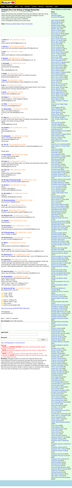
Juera (4, 51)
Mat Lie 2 (5, 46)
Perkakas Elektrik (56, 353)
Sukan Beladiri (55, 427)
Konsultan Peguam (57, 166)
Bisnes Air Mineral (56, 30)
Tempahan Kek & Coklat (58, 449)
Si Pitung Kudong (9, 232)
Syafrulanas (7, 259)
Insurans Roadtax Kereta (58, 127)
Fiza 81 (6, 210)
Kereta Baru (54, 152)
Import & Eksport (56, 122)
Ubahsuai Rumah (56, 464)
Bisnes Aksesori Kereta (58, 34)
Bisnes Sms (54, 82)
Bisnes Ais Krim (55, 32)
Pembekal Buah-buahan (58, 226)
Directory (27, 6)
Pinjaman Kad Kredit (57, 360)
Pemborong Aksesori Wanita (59, 253)
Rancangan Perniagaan (58, 390)
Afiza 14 (6, 117)
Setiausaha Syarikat (57, 405)
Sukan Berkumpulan (57, 429)
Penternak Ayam (56, 331)
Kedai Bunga (55, 129)
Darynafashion (8, 276)
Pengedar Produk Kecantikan (59, 321)
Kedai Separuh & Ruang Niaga (60, 146)
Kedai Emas (54, 132)
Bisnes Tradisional (56, 90)
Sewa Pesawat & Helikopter (59, 414)
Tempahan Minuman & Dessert (60, 455)
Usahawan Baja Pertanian (58, 467)
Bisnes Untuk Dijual (57, 92)
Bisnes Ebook (55, 45)
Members (41, 6)
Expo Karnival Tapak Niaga (59, 104)
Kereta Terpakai (55, 154)
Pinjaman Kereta (56, 362)
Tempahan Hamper (57, 439)
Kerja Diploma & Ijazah (58, 156)
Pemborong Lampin (57, 270)
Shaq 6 (5, 80)
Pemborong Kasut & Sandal (59, 266)
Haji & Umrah (55, 110)
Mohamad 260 (8, 215)
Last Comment (27, 11)
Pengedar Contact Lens (58, 315)
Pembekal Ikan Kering (57, 228)
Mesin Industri (55, 201)
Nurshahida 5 (8, 226)
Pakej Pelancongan (57, 209)
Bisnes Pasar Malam (57, 65)
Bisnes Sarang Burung (57, 79)
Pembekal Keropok (57, 234)
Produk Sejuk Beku (57, 370)
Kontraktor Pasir (56, 181)
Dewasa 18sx (55, 97)
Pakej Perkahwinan (57, 211)
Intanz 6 (3, 11)
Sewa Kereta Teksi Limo (58, 410)
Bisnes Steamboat (56, 85)
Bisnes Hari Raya (56, 50)
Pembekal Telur (55, 249)
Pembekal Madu (56, 239)
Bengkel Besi (55, 23)
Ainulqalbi (6, 63)
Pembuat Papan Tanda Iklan (59, 298)
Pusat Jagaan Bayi (56, 377)
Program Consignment (58, 372)
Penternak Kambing (57, 337)
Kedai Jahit (54, 139)
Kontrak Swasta (56, 169)
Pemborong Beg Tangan (58, 259)
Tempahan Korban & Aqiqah (59, 450)
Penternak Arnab (56, 330)
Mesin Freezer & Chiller (58, 199)
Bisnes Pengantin (56, 69)
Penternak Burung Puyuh (58, 333)
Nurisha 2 (6, 185)
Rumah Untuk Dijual (57, 395)
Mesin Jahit (54, 203)
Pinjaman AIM (55, 357)
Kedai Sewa (54, 149)
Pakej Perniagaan (56, 15)
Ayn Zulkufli (7, 155)
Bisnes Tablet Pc (56, 89)
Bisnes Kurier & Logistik (58, 62)
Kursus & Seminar (56, 186)
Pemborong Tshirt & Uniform (59, 291)
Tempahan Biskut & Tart (58, 437)
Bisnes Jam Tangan (57, 55)
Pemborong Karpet (57, 265)
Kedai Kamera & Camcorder (59, 141)
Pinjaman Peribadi (56, 363)
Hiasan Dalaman (56, 112)
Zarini (4, 92)
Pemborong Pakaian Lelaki (59, 278)
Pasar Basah (54, 214)
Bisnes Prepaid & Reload (58, 72)
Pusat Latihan (55, 378)
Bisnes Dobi (54, 44)
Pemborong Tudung (57, 296)
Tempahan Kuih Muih (57, 454)
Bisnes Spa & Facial (57, 84)
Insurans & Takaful (57, 126)
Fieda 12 (6, 161)
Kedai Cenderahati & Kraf (58, 131)
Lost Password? (20, 343)
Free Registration (9, 343)
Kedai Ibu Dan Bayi (27, 24)
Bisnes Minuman (56, 64)
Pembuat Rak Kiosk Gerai (58, 305)
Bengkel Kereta (55, 25)
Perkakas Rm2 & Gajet (58, 355)
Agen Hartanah (55, 20)
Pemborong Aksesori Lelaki (59, 251)
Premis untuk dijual (57, 367)
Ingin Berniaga (55, 124)
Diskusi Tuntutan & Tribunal (59, 100)
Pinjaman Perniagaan (57, 365)
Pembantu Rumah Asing (58, 221)
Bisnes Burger (55, 37)
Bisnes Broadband (56, 35)
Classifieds (9, 6)
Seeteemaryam (8, 237)
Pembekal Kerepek (56, 233)
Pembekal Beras (56, 224)
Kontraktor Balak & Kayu (58, 172)
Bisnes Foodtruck (56, 47)
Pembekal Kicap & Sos (58, 236)
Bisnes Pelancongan (57, 67)
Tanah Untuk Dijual (57, 435)
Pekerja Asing (55, 216)
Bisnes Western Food (57, 96)
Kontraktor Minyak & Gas (58, 179)
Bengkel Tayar (55, 28)
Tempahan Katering (57, 447)
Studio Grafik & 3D (57, 419)
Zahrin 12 (6, 40)
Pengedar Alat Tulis (57, 310)
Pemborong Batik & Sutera (59, 256)
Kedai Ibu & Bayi (56, 137)
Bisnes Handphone (57, 49)
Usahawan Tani (55, 470)
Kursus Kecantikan (56, 188)
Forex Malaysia (55, 107)
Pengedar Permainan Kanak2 (59, 318)
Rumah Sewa (55, 393)
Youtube (34, 6)
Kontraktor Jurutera (57, 174)
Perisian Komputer (56, 350)
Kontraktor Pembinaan (58, 183)
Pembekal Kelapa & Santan (59, 229)
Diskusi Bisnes (55, 99)
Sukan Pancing (55, 432)
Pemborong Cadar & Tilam (59, 263)
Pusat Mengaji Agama (57, 382)
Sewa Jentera (55, 409)
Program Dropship (56, 373)
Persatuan (54, 13)
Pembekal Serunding (57, 248)
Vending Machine (56, 472)
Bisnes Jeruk (55, 57)
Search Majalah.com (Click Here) (61, 9)
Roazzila (5, 58)
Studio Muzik (55, 425)
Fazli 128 (6, 170)
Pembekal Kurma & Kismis (59, 238)
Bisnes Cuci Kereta (56, 40)
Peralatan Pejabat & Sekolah (59, 345)
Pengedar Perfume (56, 316)
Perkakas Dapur (55, 352)
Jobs (21, 6)
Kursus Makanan (56, 189)
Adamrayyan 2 (8, 254)
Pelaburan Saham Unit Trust (59, 218)
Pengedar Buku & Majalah (59, 313)
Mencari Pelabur (56, 196)
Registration (49, 6)
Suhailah (6, 221)
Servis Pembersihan (57, 400)
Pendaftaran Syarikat (57, 306)
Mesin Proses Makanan (58, 204)
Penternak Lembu (56, 338)
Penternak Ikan (55, 335)
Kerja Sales (54, 162)
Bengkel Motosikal (57, 27)
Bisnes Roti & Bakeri (57, 75)
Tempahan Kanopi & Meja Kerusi (61, 444)
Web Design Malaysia (57, 474)
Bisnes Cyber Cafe (56, 42)
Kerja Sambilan (55, 164)
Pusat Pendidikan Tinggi (58, 383)
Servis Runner (55, 403)
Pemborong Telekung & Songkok (58, 289)
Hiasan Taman (55, 114)
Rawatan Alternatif (56, 392)
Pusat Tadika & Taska (57, 387)
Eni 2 (4, 85)
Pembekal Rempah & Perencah (60, 244)
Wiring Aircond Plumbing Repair (60, 477)
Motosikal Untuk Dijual (58, 208)
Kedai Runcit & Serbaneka (59, 144)
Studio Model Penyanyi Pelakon (60, 422)
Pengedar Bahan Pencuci (58, 311)
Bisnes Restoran (56, 74)
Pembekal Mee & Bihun (58, 241)
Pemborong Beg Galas (58, 258)
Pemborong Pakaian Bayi (13, 24)
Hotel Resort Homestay (58, 116)
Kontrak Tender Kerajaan (58, 171)
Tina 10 (6, 144)
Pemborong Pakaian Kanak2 (59, 275)
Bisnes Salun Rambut (57, 77)
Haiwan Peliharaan (57, 109)
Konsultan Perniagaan (57, 17)
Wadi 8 (6, 243)
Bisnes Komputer (56, 60)
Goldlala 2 (7, 127)
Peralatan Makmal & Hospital (60, 342)
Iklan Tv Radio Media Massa (59, 119)
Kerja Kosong (55, 159)
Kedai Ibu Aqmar (9, 271)
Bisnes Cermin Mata (57, 39)
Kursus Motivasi (56, 191)
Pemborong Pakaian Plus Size (60, 281)
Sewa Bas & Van (56, 407)
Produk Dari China (56, 368)
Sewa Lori (54, 412)
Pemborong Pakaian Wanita (59, 285)
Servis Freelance (56, 397)
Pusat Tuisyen (55, 388)
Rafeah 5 (6, 97)
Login (56, 6)
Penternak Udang (56, 340)
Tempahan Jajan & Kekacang (59, 440)
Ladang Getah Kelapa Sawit (59, 193)
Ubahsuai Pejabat (56, 462)
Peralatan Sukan (56, 348)
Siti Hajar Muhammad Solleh (12, 180)
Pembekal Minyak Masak (58, 243)
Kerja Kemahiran (56, 157)
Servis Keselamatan (57, 398)
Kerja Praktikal (55, 161)
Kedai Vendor (55, 151)
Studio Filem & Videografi (59, 415)
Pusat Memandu (56, 380)
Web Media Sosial (56, 475)
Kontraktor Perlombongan (59, 184)
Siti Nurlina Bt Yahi (9, 288)
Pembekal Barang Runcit (58, 223)
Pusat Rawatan (55, 385)
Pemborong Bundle (57, 261)
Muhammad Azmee (9, 200)
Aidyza (5, 73)
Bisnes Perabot (55, 70)
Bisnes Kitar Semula (57, 59)
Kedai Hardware (56, 136)
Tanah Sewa (54, 434)
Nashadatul (7, 136)
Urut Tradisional (56, 465)
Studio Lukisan (55, 420)
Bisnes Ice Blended (57, 54)
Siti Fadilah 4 (8, 193)
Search (16, 6)
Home (2, 6)
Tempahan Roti (55, 460)
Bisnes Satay (55, 80)
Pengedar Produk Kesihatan (59, 325)
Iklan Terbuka (55, 117)
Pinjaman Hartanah (57, 358)
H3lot (5, 104)
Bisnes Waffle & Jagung (58, 94)
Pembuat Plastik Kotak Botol (59, 301)
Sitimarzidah (7, 109)
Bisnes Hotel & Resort (57, 52)
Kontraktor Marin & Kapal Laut (60, 176)
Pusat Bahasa (55, 375)
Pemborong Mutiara (57, 271)
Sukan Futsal (55, 430)
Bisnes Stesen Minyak (57, 87)
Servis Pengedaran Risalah (59, 402)
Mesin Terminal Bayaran (58, 206)
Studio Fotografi (56, 417)
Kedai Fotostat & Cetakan (58, 134)
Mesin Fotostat (55, 198)
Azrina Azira (7, 249)
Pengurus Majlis (56, 328)
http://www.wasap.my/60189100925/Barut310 (15, 308)
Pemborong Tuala (56, 295)
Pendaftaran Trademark (58, 308)
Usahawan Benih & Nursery (59, 469)
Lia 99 (5, 205)
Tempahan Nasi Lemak (58, 459)
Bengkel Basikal (56, 22)
